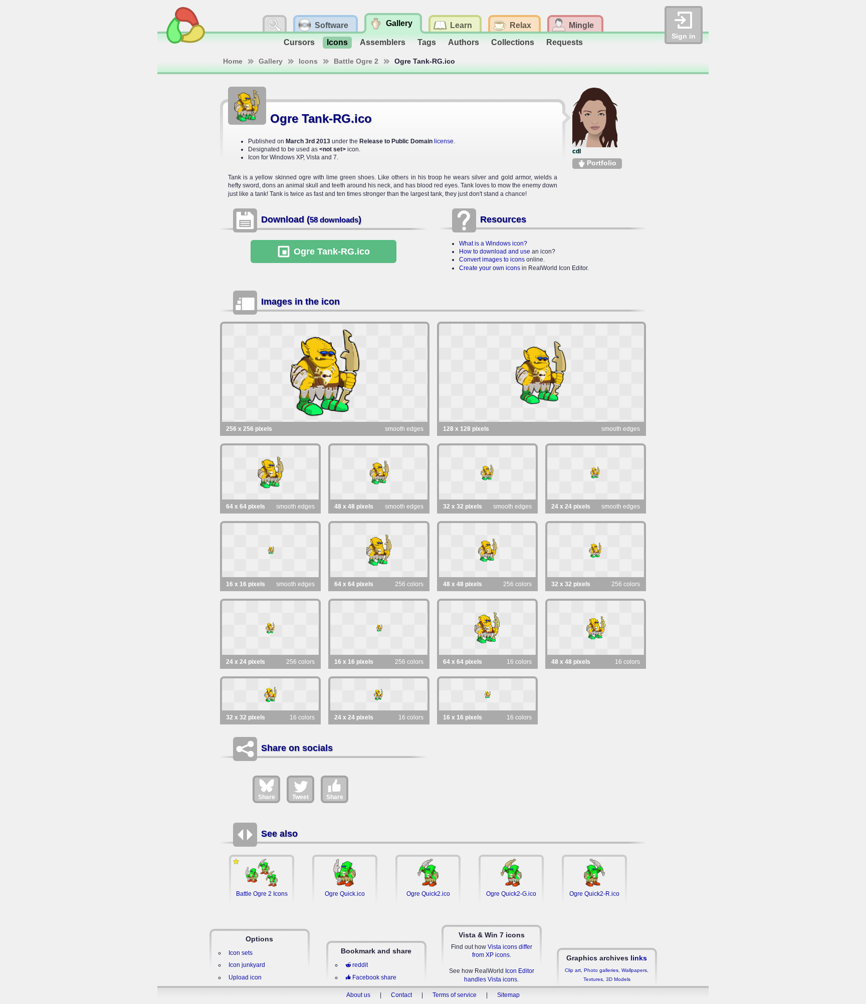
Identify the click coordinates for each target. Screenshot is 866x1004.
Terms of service (454, 994)
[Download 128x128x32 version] (541, 373)
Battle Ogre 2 (356, 61)
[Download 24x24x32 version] (595, 472)
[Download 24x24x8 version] (270, 628)
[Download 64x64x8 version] (378, 550)
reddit (360, 964)
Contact (401, 994)
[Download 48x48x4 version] (595, 628)
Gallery (271, 61)
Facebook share (374, 977)
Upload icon (245, 977)
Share (266, 797)
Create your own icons (489, 268)
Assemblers (382, 42)
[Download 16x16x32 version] (270, 550)
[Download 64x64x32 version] (270, 472)
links (638, 958)
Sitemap (508, 994)
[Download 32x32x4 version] (270, 694)
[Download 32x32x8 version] (595, 550)
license (444, 141)
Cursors (299, 42)
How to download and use (494, 251)
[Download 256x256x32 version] (324, 373)
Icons (337, 42)
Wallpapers (634, 970)
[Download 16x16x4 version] (487, 694)
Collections (512, 42)
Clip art (573, 970)
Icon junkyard (247, 964)
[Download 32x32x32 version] (487, 472)
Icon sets (241, 952)
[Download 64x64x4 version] (487, 628)
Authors (463, 42)
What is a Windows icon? (493, 243)
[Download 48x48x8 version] (487, 550)
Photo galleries (601, 970)
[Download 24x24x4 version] (378, 694)
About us (358, 994)
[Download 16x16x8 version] (378, 628)
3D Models (618, 979)
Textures (593, 979)
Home (233, 61)
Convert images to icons (492, 259)
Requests (564, 42)
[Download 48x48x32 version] (378, 472)
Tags (426, 42)
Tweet (300, 797)
